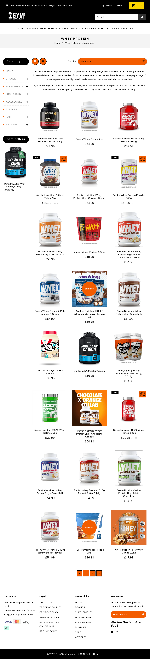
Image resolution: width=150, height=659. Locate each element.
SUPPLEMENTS (14, 86)
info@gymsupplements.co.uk (19, 614)
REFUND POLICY (48, 631)
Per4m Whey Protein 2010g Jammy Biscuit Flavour (50, 551)
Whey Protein (71, 43)
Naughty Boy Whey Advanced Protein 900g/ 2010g (128, 373)
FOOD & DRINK (14, 93)
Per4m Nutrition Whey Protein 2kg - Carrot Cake (50, 253)
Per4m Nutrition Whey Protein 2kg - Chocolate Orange (89, 433)
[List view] (43, 61)
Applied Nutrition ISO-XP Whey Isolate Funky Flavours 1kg (89, 313)
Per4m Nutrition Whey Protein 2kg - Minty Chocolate (128, 493)
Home (57, 43)
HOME (9, 71)
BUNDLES (11, 109)
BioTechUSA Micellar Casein (89, 370)
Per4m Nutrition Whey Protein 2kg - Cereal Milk (50, 492)
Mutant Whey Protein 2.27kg (89, 251)
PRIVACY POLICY (48, 612)
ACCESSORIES (14, 101)
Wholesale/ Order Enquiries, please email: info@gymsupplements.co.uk (40, 5)
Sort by (72, 61)
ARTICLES (11, 124)
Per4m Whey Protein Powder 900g (129, 196)
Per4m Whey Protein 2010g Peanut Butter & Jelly (89, 492)
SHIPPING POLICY (49, 617)
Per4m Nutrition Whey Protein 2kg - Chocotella (128, 312)
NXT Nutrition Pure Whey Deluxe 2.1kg (129, 551)
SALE (9, 116)
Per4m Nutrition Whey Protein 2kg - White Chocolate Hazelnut (128, 254)
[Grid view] (35, 61)
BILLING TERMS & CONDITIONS (49, 624)
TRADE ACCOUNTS (50, 607)
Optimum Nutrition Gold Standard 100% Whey (50, 140)
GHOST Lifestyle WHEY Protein (50, 372)
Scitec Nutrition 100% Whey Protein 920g (128, 431)
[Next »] (99, 573)
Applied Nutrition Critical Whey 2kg (50, 196)
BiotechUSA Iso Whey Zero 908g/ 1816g (14, 185)
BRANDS (11, 78)
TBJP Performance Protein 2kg (89, 551)
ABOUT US (45, 602)
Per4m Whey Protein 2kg (89, 138)
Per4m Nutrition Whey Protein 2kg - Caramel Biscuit (89, 196)
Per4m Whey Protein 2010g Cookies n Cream (50, 312)
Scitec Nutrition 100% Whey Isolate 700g (50, 431)
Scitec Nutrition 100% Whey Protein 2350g (128, 140)
